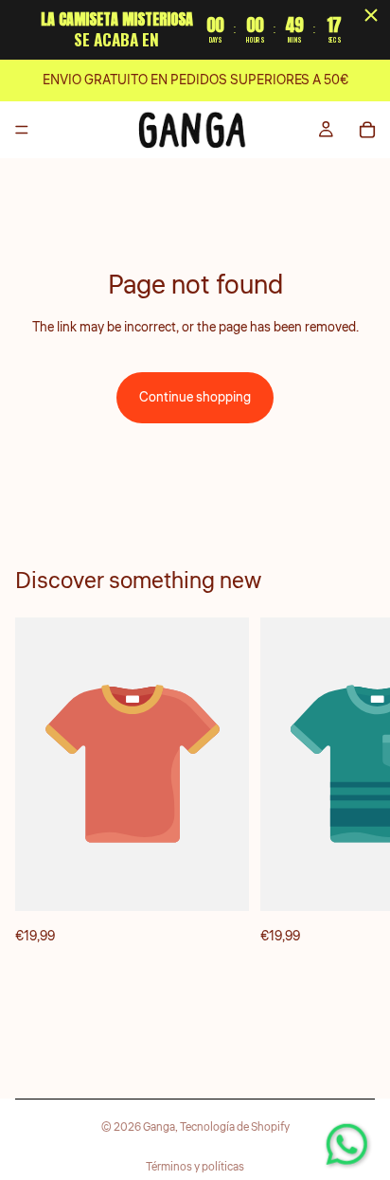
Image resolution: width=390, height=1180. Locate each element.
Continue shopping (195, 397)
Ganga (159, 1127)
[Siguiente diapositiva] (354, 782)
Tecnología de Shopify (235, 1127)
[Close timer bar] (371, 15)
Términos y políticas (195, 1167)
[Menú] (22, 130)
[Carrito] (367, 130)
